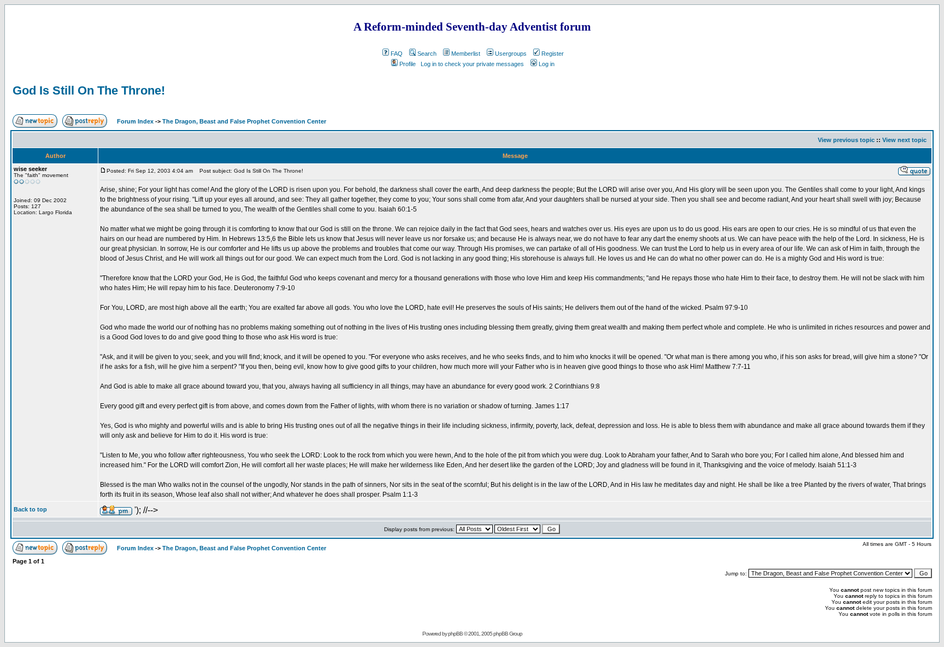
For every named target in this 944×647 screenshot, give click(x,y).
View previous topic (846, 140)
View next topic (904, 140)
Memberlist (465, 53)
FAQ (397, 53)
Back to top (30, 509)
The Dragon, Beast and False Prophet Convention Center (244, 121)
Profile (407, 64)
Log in (546, 64)
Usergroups (511, 53)
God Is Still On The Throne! (89, 90)
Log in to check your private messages (472, 64)
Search (426, 53)
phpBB (455, 634)
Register (552, 53)
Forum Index (134, 121)
